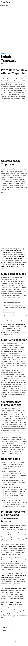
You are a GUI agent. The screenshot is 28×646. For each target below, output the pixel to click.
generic (3, 53)
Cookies (5, 627)
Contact (5, 630)
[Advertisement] (14, 28)
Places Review (6, 2)
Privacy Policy (6, 629)
